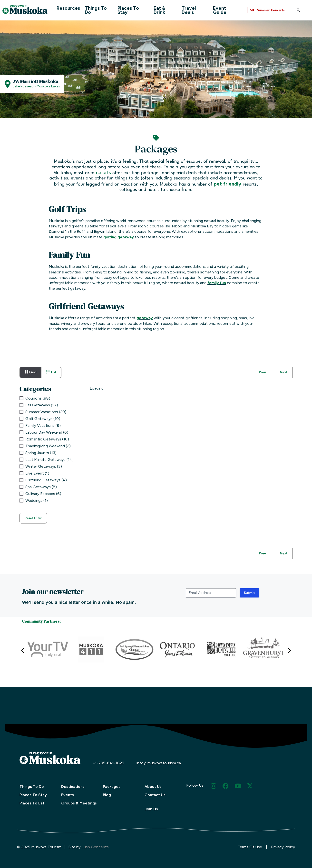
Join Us (151, 809)
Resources (68, 8)
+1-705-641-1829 (108, 763)
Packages (111, 786)
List (53, 372)
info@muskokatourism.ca (158, 763)
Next (283, 372)
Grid (32, 372)
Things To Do (96, 10)
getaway (144, 318)
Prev (262, 372)
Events (67, 795)
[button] (298, 10)
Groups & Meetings (79, 803)
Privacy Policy (283, 847)
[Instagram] (213, 786)
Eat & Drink (159, 10)
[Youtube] (238, 786)
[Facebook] (226, 786)
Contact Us (155, 795)
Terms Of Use (250, 847)
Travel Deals (189, 10)
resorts (103, 172)
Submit (249, 593)
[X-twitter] (250, 786)
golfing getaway (118, 237)
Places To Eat (32, 803)
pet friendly (227, 184)
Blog (107, 795)
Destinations (73, 786)
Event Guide (219, 10)
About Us (153, 786)
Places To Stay (128, 10)
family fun (216, 282)
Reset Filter (33, 518)
